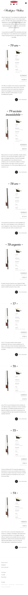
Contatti (3, 574)
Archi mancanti (4, 567)
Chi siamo (3, 572)
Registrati (3, 565)
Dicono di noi (4, 562)
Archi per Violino (4, 584)
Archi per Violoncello (19, 584)
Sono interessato (23, 99)
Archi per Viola (11, 584)
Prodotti (3, 582)
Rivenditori (3, 577)
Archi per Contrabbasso (5, 586)
